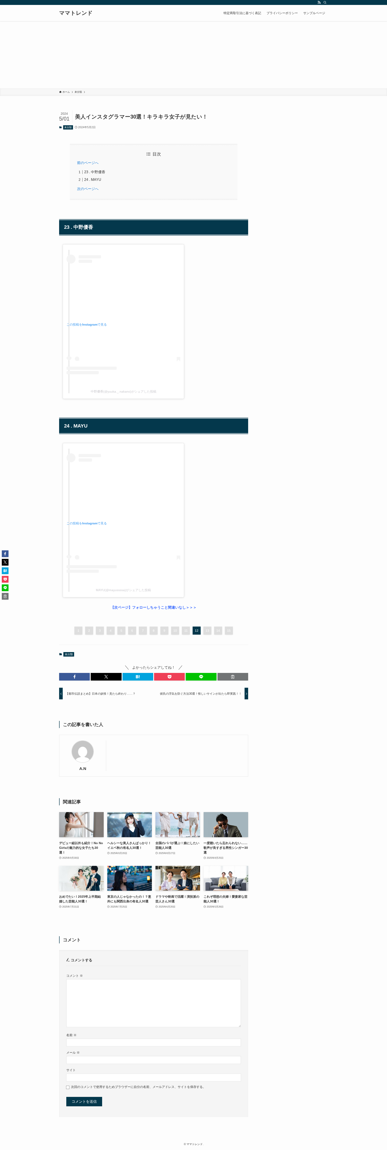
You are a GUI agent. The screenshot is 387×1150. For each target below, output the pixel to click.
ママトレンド (76, 13)
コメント (74, 975)
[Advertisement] (193, 54)
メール (73, 1052)
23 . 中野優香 (94, 172)
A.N (82, 768)
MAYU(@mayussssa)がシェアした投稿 (123, 590)
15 (229, 630)
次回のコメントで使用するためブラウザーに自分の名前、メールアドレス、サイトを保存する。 (138, 1087)
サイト (71, 1070)
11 (186, 630)
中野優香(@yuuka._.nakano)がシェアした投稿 (123, 391)
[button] (74, 677)
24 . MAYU (92, 180)
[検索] (325, 2)
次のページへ (88, 189)
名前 (71, 1035)
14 (218, 630)
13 (207, 630)
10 (175, 630)
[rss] (319, 2)
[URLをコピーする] (232, 677)
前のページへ (88, 163)
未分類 (68, 127)
